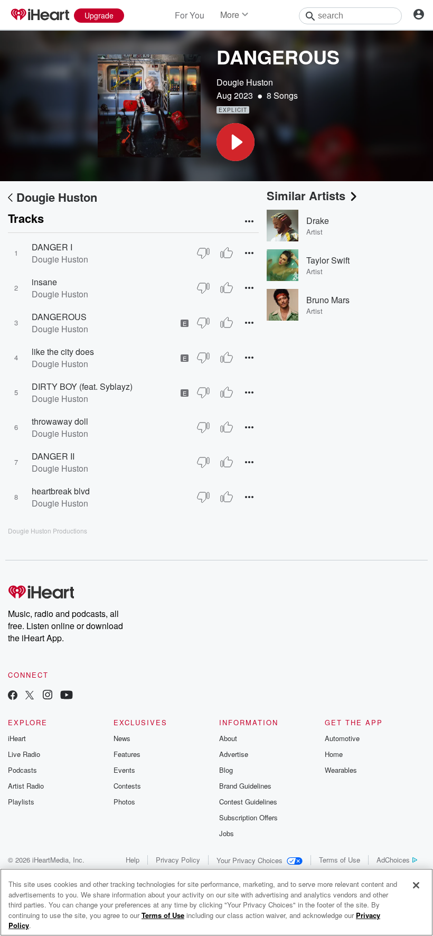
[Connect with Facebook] (12, 696)
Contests (127, 786)
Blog (226, 770)
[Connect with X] (29, 696)
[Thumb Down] (203, 253)
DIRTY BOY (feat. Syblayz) (82, 386)
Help (132, 860)
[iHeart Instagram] (47, 696)
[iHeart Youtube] (66, 696)
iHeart (17, 738)
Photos (124, 802)
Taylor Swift (328, 260)
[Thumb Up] (226, 253)
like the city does (63, 351)
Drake (317, 220)
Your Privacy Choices (249, 860)
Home (334, 754)
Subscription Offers (248, 817)
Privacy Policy (178, 860)
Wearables (341, 770)
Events (124, 770)
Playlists (21, 802)
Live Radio (24, 754)
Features (127, 754)
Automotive (342, 738)
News (122, 738)
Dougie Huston (244, 82)
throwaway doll (60, 421)
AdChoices (393, 860)
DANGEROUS (59, 317)
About (228, 738)
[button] (235, 142)
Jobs (226, 833)
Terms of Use (339, 860)
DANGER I (52, 247)
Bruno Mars (328, 300)
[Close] (416, 885)
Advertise (233, 754)
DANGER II (53, 456)
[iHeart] (39, 15)
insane (44, 282)
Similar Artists (306, 195)
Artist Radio (26, 786)
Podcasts (22, 770)
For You (189, 15)
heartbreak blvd (61, 491)
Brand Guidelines (245, 786)
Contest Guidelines (248, 802)
